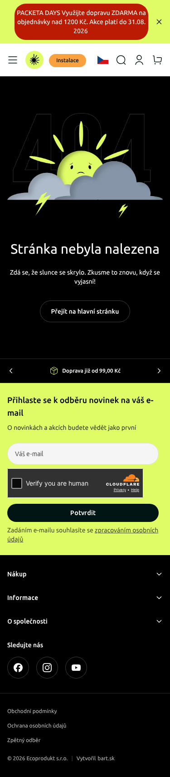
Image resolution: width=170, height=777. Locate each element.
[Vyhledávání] (121, 59)
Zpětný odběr (23, 740)
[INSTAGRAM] (47, 668)
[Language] (102, 60)
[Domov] (34, 60)
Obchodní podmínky (32, 711)
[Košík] (157, 59)
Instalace (67, 61)
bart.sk (106, 759)
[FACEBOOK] (18, 668)
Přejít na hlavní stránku (85, 311)
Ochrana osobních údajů (36, 726)
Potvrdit (83, 512)
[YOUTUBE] (76, 668)
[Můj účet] (139, 59)
